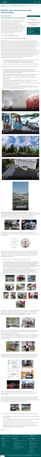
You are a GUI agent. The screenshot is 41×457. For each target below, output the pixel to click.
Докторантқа (4, 446)
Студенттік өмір (31, 450)
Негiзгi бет (3, 5)
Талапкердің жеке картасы (6, 440)
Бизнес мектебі (16, 441)
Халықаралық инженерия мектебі (18, 5)
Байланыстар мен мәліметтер (33, 436)
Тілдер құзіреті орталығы (17, 442)
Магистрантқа (4, 445)
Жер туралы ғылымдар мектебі (18, 447)
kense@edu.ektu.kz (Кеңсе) (28, 455)
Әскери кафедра (16, 448)
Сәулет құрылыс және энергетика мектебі (20, 440)
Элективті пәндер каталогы (31, 28)
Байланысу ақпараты (32, 34)
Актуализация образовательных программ (31, 31)
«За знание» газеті (32, 451)
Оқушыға (3, 441)
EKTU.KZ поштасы (32, 444)
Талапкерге (3, 442)
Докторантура (4, 6)
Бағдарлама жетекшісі (32, 16)
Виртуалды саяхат (32, 449)
